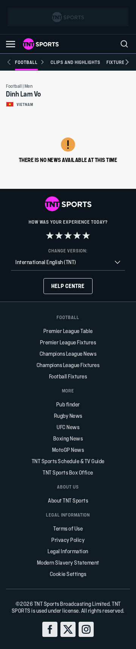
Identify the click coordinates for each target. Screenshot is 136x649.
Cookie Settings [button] (68, 574)
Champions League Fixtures (68, 365)
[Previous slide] (9, 62)
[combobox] (68, 262)
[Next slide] (127, 62)
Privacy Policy (68, 540)
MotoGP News (68, 450)
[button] (10, 44)
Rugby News (68, 415)
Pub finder (68, 404)
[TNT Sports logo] (41, 44)
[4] (77, 235)
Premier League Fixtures (68, 342)
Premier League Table (68, 331)
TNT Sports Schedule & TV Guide (68, 461)
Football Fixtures (68, 376)
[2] (58, 235)
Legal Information (68, 551)
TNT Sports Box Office (68, 472)
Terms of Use (68, 528)
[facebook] (49, 629)
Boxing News (68, 438)
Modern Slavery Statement (68, 562)
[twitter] (68, 629)
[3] (68, 235)
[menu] (124, 43)
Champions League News (68, 353)
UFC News (68, 427)
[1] (49, 235)
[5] (86, 235)
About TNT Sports (68, 500)
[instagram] (86, 629)
